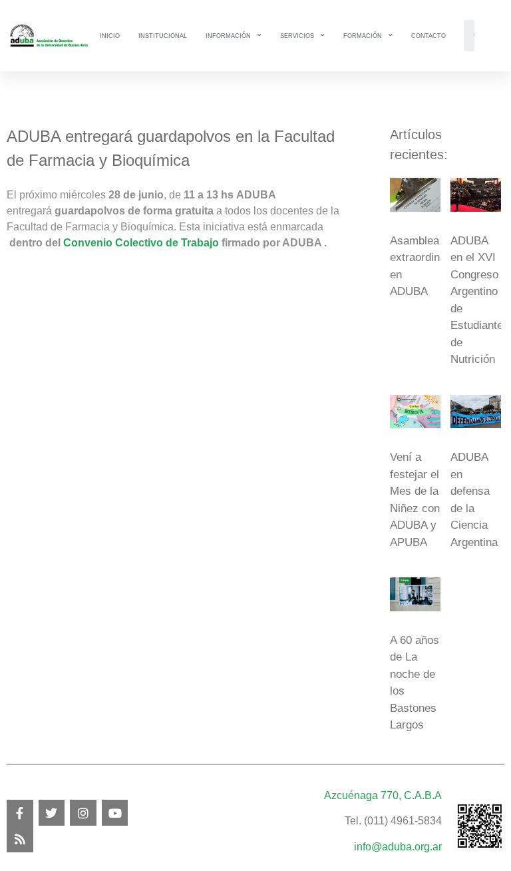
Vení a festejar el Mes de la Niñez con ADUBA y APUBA (415, 500)
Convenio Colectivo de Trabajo (141, 242)
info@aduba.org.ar (398, 846)
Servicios (297, 36)
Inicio (110, 36)
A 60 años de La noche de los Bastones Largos (414, 683)
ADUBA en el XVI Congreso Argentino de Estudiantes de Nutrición (479, 300)
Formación (362, 36)
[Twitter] (52, 813)
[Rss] (20, 839)
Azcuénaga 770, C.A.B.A (383, 795)
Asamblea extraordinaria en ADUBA (424, 266)
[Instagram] (83, 813)
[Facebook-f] (20, 813)
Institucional (162, 36)
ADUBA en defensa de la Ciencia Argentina (474, 500)
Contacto (428, 36)
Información (228, 36)
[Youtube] (115, 813)
